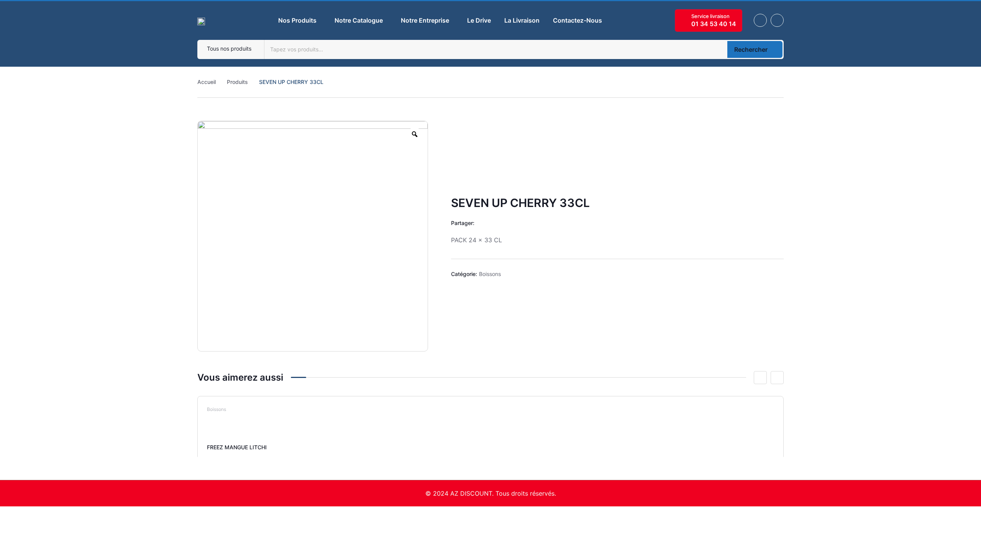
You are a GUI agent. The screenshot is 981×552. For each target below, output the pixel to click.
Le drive (479, 20)
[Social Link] (760, 20)
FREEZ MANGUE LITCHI (237, 447)
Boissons (490, 274)
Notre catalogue (359, 20)
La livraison (522, 20)
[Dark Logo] (201, 20)
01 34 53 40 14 (713, 24)
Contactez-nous (577, 20)
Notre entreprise (425, 20)
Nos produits (297, 20)
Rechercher (751, 49)
